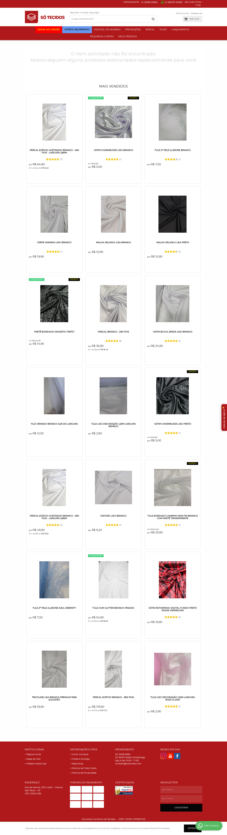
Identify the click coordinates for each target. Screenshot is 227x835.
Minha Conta (182, 13)
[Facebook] (177, 756)
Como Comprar (80, 754)
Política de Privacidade (84, 773)
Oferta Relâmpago (77, 30)
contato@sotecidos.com (128, 764)
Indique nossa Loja (36, 764)
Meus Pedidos (127, 36)
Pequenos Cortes (102, 36)
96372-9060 (174, 2)
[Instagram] (163, 756)
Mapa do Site (33, 759)
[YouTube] (170, 756)
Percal (150, 30)
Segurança (77, 764)
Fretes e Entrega (81, 759)
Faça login (94, 13)
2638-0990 (149, 2)
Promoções (133, 30)
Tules (163, 30)
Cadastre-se (196, 13)
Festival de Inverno (107, 30)
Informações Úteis (83, 749)
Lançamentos (180, 30)
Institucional (34, 749)
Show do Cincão (49, 30)
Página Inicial (33, 754)
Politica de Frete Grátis (84, 768)
